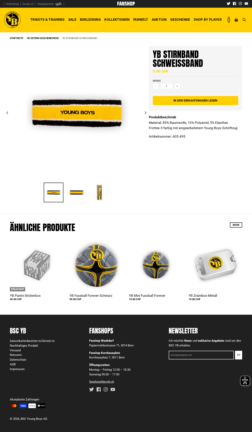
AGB (13, 364)
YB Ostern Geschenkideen (42, 38)
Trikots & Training (47, 19)
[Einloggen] (228, 19)
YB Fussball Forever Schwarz (90, 296)
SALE (72, 19)
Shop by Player (208, 19)
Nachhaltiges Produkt (24, 345)
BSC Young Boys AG (34, 419)
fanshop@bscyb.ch (101, 381)
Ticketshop (12, 4)
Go (238, 355)
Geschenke (180, 19)
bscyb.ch (27, 4)
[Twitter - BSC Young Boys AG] (228, 3)
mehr (236, 225)
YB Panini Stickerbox (25, 296)
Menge (157, 80)
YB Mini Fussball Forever (147, 296)
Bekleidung (90, 19)
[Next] (145, 112)
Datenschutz (18, 359)
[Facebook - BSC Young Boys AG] (234, 3)
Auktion (159, 19)
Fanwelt (140, 19)
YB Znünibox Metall (203, 296)
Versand (15, 350)
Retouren (16, 355)
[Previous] (7, 112)
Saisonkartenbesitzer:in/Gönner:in (32, 341)
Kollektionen (117, 19)
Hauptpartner (46, 4)
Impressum (17, 369)
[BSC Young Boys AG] (126, 4)
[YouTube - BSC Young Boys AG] (246, 3)
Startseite (16, 38)
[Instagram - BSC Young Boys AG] (240, 3)
